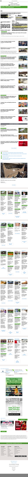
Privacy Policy (13, 467)
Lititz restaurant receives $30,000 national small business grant (12, 152)
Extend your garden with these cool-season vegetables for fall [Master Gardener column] (8, 97)
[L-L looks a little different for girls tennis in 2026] (24, 193)
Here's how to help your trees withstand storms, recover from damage (10, 263)
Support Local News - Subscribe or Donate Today (14, 443)
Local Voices (3, 338)
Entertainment (4, 250)
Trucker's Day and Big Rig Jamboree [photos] (8, 103)
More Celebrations (10, 354)
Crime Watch (3, 222)
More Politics (10, 213)
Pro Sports (10, 280)
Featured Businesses (5, 368)
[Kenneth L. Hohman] (17, 224)
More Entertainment (3, 268)
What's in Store (23, 223)
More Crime (3, 245)
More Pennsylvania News (10, 332)
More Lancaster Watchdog (17, 216)
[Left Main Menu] (1, 1)
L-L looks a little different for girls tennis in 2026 (24, 196)
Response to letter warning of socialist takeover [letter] (24, 314)
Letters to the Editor (24, 309)
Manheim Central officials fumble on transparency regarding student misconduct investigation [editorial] (17, 326)
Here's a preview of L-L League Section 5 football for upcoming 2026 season (24, 207)
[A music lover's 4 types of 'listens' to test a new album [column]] (3, 252)
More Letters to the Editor (24, 328)
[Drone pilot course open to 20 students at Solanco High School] (24, 253)
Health (16, 250)
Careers (14, 470)
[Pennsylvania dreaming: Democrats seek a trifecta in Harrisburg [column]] (3, 341)
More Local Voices (3, 360)
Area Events (3, 418)
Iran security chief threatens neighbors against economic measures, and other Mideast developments (3, 321)
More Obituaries (17, 233)
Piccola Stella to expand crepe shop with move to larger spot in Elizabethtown (24, 229)
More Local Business (10, 244)
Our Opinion (17, 308)
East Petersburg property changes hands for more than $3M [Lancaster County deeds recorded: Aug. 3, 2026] (3, 297)
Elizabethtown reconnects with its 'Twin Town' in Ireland (8, 48)
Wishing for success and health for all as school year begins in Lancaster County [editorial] (17, 314)
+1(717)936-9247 (8, 372)
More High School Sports (24, 212)
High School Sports (24, 191)
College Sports (16, 280)
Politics (9, 190)
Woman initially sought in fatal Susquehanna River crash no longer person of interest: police (14, 154)
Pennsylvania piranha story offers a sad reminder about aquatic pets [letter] (24, 318)
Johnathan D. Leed (5, 157)
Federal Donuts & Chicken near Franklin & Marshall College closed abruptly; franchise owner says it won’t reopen (10, 233)
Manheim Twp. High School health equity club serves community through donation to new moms (8, 86)
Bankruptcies (24, 338)
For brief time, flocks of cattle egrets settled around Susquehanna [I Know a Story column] (9, 130)
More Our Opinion (17, 332)
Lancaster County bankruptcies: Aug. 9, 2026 (24, 347)
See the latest (3, 125)
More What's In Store (24, 242)
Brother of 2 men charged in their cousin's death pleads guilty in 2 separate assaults (3, 241)
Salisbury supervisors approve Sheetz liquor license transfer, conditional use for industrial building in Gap (9, 72)
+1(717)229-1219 (17, 371)
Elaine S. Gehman (17, 228)
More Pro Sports (10, 300)
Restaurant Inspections (17, 339)
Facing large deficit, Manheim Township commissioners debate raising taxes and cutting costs (8, 64)
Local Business (9, 223)
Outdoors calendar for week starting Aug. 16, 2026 (24, 295)
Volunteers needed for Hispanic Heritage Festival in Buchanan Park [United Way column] (9, 142)
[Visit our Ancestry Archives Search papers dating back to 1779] (14, 407)
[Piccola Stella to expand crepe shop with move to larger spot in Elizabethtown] (24, 225)
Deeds (2, 280)
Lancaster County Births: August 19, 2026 (10, 344)
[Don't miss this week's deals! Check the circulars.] (14, 387)
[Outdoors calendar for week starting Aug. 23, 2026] (24, 282)
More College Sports (17, 302)
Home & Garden (9, 251)
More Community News (24, 273)
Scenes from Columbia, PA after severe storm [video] (8, 180)
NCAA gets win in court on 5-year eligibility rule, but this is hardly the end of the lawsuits (17, 292)
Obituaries (17, 222)
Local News (3, 190)
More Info (9, 375)
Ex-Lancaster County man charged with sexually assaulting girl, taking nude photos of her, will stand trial (3, 235)
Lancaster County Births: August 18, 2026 (10, 347)
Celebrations (10, 338)
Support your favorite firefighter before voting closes (8, 80)
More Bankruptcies (24, 354)
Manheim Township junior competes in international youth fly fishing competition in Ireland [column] (8, 58)
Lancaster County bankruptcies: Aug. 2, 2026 (24, 351)
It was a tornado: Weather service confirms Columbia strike (8, 42)
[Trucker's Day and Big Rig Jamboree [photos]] (23, 104)
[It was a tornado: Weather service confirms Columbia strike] (23, 43)
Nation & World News (3, 309)
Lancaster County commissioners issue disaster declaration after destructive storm (8, 110)
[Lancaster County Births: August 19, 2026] (10, 341)
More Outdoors (24, 298)
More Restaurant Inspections (17, 362)
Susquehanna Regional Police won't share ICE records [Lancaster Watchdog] (13, 33)
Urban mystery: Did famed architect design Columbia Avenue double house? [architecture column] (10, 269)
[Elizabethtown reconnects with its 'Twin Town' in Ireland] (23, 49)
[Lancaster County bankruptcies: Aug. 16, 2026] (24, 341)
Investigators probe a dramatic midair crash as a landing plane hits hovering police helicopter (10, 320)
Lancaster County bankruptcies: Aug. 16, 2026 (24, 344)
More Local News (14, 148)
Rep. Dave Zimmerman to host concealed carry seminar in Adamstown (9, 135)
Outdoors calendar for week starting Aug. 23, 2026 (24, 285)
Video (2, 162)
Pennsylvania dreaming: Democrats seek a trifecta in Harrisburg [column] (3, 345)
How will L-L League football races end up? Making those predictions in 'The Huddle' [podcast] (11, 7)
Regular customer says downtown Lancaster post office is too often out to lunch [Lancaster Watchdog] (17, 198)
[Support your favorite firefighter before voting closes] (23, 80)
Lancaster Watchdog (17, 191)
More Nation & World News (3, 330)
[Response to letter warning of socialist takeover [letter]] (24, 311)
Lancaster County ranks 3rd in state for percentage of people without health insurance (17, 267)
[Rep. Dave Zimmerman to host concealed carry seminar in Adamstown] (23, 137)
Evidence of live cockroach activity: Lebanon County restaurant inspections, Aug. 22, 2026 (8, 117)
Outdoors (24, 280)
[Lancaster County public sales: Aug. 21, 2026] (10, 225)
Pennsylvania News (10, 309)
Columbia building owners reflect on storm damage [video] (9, 178)
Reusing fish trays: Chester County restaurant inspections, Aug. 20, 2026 (17, 356)
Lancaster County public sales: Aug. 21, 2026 (10, 228)
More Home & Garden (10, 274)
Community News (24, 251)
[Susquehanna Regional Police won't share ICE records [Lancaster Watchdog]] (14, 21)
